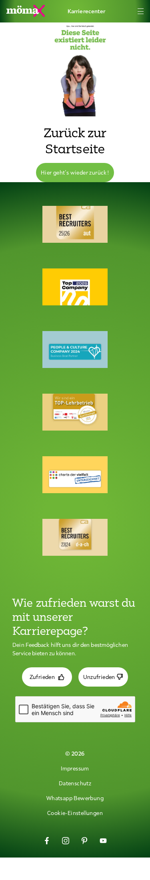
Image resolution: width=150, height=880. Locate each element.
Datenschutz (75, 783)
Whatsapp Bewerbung (75, 798)
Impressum (75, 768)
